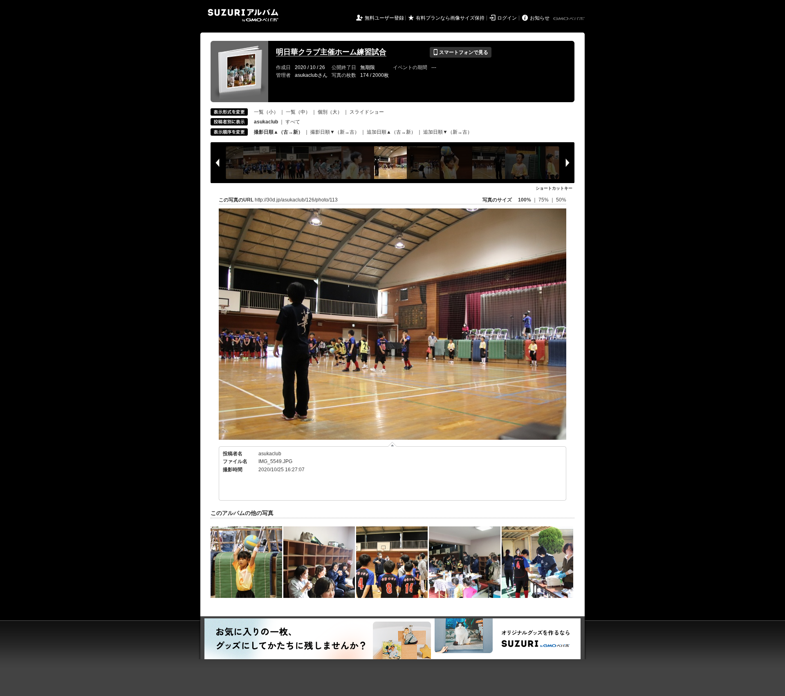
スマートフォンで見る (460, 52)
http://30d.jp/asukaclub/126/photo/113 (296, 200)
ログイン (507, 18)
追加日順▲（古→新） (391, 132)
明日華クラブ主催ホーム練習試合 (331, 52)
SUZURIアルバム (243, 15)
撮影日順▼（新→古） (334, 132)
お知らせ (540, 18)
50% (561, 200)
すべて (292, 122)
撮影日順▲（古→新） (278, 132)
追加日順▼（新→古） (447, 132)
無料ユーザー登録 (384, 18)
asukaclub (269, 454)
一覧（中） (298, 112)
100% (524, 200)
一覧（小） (266, 112)
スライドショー (367, 112)
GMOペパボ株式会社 (569, 19)
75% (544, 200)
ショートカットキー (554, 188)
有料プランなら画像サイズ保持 (450, 18)
